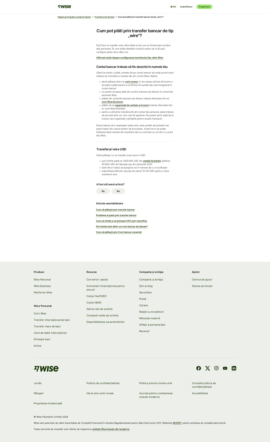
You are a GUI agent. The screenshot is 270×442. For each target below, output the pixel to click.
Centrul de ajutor (202, 279)
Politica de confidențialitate (103, 383)
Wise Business (42, 286)
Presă (142, 298)
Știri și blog (146, 286)
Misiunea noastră (149, 318)
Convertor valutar (97, 279)
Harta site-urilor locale (99, 393)
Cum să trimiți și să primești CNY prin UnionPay (121, 220)
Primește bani (42, 339)
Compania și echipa (151, 279)
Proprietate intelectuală (48, 403)
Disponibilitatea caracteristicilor (105, 321)
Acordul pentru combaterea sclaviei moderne (156, 395)
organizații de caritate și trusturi (132, 105)
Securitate (145, 292)
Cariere (143, 305)
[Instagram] (216, 368)
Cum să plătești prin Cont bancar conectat (119, 232)
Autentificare (186, 6)
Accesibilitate (200, 393)
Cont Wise (40, 313)
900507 (177, 423)
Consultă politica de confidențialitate (204, 385)
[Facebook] (198, 368)
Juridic (38, 383)
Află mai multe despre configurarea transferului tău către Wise (129, 57)
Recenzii (144, 331)
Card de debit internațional (50, 332)
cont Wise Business (112, 101)
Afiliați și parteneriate (152, 324)
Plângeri (38, 393)
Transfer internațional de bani (52, 319)
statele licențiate (152, 160)
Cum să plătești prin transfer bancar (115, 209)
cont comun (131, 81)
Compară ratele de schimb (102, 315)
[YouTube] (225, 368)
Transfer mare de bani (47, 326)
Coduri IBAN (93, 302)
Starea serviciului (202, 286)
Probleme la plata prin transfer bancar (116, 215)
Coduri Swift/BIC (96, 296)
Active (37, 345)
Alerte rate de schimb (99, 309)
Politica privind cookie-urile (155, 383)
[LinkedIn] (234, 368)
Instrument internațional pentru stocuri (105, 288)
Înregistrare (204, 6)
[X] (207, 368)
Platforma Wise (43, 292)
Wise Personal (42, 279)
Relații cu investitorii (151, 311)
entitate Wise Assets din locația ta (110, 429)
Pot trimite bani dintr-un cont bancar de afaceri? (122, 226)
